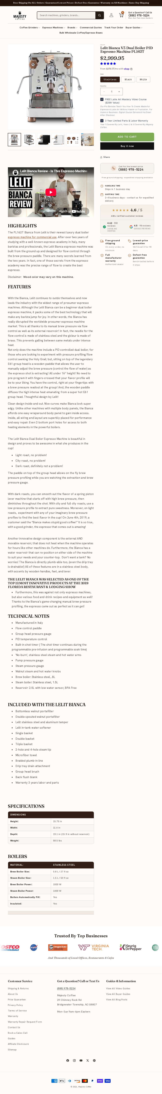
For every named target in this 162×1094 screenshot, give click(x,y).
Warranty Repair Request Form (25, 1021)
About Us (13, 994)
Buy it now (127, 146)
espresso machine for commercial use (32, 237)
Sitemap (12, 1049)
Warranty (13, 1016)
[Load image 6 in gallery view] (58, 139)
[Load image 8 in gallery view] (87, 139)
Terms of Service (17, 1010)
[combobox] (66, 15)
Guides (12, 1038)
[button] (30, 27)
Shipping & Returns (18, 988)
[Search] (99, 15)
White (143, 79)
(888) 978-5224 (66, 988)
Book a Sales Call (18, 1032)
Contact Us (14, 1027)
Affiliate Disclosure (18, 1043)
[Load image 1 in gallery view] (14, 139)
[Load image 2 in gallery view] (28, 139)
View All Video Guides (118, 988)
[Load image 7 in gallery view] (72, 139)
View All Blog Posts (116, 999)
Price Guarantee (17, 999)
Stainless (110, 79)
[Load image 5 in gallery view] (43, 139)
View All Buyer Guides (118, 994)
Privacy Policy (15, 1005)
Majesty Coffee (84, 1087)
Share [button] (106, 157)
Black (128, 79)
